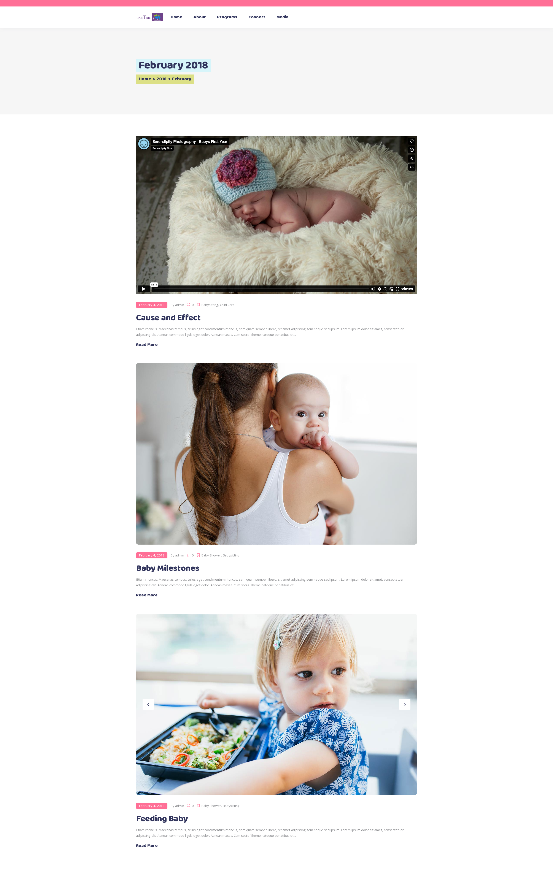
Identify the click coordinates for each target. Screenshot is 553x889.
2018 (162, 79)
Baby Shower (211, 555)
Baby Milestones (167, 568)
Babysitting (209, 305)
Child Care (227, 305)
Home (145, 79)
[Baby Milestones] (276, 454)
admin (179, 305)
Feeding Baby (162, 819)
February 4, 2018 (152, 305)
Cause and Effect (168, 318)
